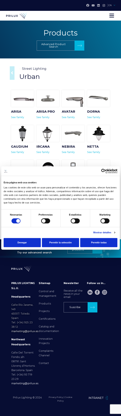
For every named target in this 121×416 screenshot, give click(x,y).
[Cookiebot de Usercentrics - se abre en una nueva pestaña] (103, 171)
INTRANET (96, 398)
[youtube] (93, 5)
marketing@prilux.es (24, 331)
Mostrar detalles (102, 232)
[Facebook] (87, 5)
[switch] (45, 220)
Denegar (22, 242)
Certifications (47, 318)
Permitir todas (99, 242)
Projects (44, 311)
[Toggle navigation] (112, 15)
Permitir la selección (60, 242)
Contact (44, 363)
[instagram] (104, 5)
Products (45, 303)
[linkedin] (98, 5)
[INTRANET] (106, 398)
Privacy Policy (56, 397)
